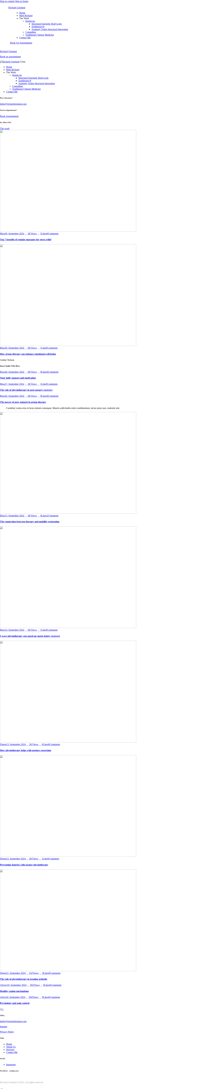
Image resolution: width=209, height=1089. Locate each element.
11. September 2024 (16, 973)
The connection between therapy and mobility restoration (29, 521)
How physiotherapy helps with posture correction (25, 750)
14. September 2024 (14, 630)
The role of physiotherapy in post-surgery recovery (26, 390)
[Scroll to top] (1, 1087)
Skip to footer (21, 1)
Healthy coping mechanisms (14, 991)
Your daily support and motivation (18, 378)
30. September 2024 (14, 233)
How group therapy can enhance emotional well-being (28, 354)
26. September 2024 (14, 396)
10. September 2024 (16, 985)
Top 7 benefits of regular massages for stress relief (25, 239)
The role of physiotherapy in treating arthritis (23, 979)
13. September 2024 (16, 744)
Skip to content (7, 1)
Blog (2, 233)
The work (4, 128)
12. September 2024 (16, 858)
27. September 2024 (14, 384)
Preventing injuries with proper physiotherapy (24, 864)
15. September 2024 (14, 515)
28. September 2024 (14, 372)
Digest (3, 744)
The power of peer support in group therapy (23, 402)
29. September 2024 (14, 348)
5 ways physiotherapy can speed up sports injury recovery (30, 636)
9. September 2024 (16, 997)
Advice (3, 985)
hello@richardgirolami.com (13, 104)
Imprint (3, 1026)
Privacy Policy (7, 1031)
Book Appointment (9, 116)
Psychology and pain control (14, 1003)
